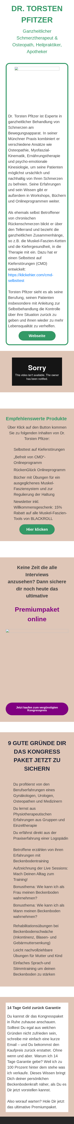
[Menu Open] (37, 1120)
